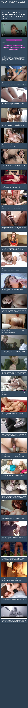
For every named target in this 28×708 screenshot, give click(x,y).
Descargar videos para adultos (14, 39)
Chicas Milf (8, 45)
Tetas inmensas (14, 47)
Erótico (15, 45)
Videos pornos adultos (13, 1)
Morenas (6, 47)
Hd (21, 45)
